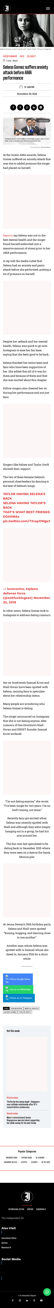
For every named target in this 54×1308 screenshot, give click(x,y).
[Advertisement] (27, 202)
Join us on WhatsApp (20, 989)
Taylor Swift (25, 1012)
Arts (22, 56)
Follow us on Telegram (20, 998)
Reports (8, 235)
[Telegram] (41, 107)
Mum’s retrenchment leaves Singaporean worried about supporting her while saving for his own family (23, 1120)
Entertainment (10, 56)
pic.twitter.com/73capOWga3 (26, 521)
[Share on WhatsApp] (47, 1292)
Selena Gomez (10, 1012)
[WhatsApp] (27, 107)
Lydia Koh (30, 87)
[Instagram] (20, 1300)
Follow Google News (19, 979)
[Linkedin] (34, 107)
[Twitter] (20, 107)
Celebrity (31, 56)
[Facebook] (13, 107)
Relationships (12, 1098)
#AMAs (13, 516)
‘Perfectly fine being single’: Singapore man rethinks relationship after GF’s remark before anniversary (23, 1104)
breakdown (16, 1008)
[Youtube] (41, 1300)
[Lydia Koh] (21, 87)
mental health (32, 1008)
